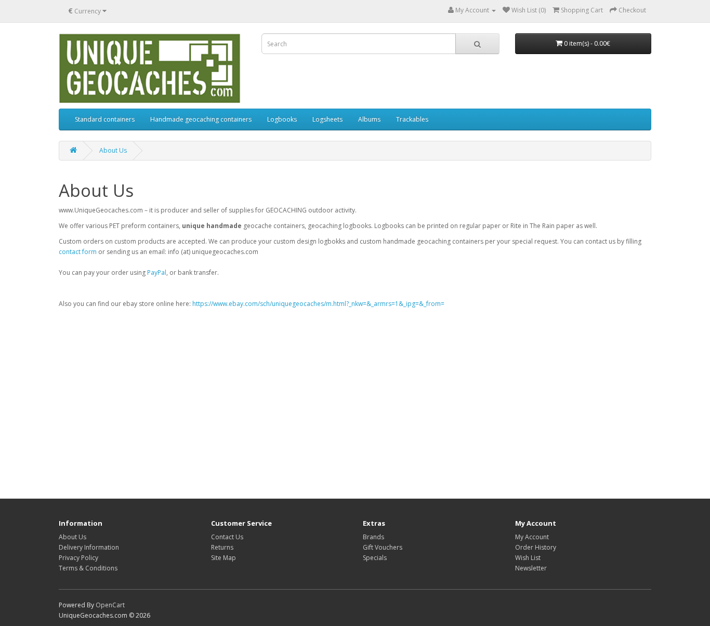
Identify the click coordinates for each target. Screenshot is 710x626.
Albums (369, 119)
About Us (113, 150)
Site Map (223, 557)
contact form (78, 251)
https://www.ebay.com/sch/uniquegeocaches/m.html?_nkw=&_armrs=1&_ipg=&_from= (318, 303)
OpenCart (110, 605)
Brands (373, 536)
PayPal (156, 272)
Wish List (528, 557)
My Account (532, 536)
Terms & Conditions (88, 568)
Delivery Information (89, 547)
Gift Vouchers (382, 547)
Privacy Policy (78, 557)
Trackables (412, 119)
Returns (222, 547)
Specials (375, 557)
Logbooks (282, 119)
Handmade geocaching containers (201, 119)
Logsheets (327, 119)
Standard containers (105, 119)
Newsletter (531, 568)
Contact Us (227, 536)
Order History (535, 547)
